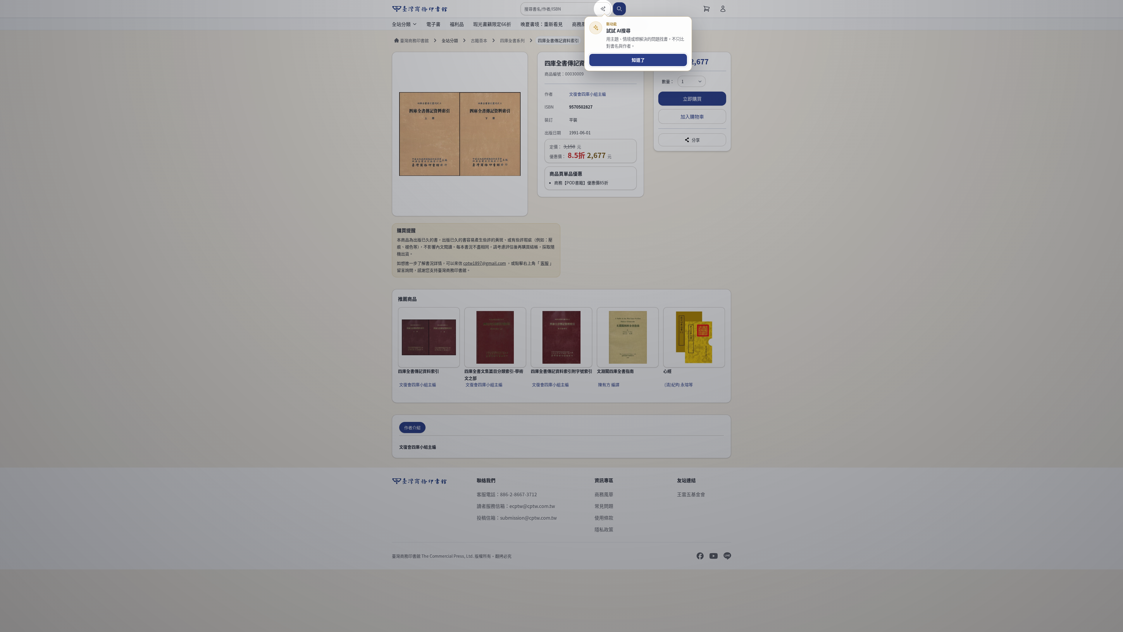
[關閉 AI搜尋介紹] (561, 316)
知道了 (638, 60)
